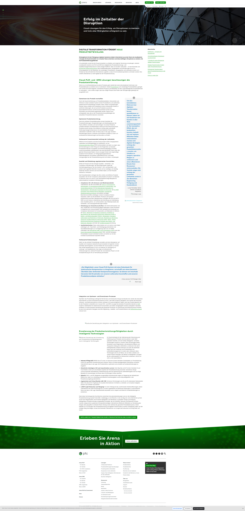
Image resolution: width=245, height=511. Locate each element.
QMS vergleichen (83, 484)
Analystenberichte (105, 484)
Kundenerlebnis (127, 464)
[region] (122, 508)
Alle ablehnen (188, 508)
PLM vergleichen (83, 471)
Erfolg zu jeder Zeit (153, 75)
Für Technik (82, 466)
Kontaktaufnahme (127, 488)
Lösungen (103, 462)
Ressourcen (104, 480)
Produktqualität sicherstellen (108, 468)
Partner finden (126, 475)
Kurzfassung (126, 468)
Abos (137, 2)
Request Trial (149, 2)
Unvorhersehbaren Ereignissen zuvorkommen (156, 57)
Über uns (125, 478)
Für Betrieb (82, 464)
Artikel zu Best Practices (107, 490)
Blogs (102, 486)
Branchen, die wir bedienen (129, 471)
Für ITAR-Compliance (85, 468)
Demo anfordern (160, 2)
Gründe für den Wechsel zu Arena (131, 473)
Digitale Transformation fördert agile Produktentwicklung (156, 65)
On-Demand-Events (106, 494)
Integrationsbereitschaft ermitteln (109, 498)
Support (125, 484)
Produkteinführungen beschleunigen (110, 466)
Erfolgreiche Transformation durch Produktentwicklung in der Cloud (156, 71)
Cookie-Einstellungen (177, 508)
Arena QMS (82, 476)
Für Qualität (83, 478)
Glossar (81, 497)
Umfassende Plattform (106, 464)
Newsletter (103, 488)
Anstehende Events (127, 482)
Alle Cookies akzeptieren (199, 508)
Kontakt (161, 6)
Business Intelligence (106, 476)
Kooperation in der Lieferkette (108, 471)
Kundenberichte (127, 466)
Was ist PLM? (82, 473)
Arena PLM (81, 462)
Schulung (103, 482)
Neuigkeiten (126, 480)
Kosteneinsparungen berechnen (108, 496)
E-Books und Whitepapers (107, 492)
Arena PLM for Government (86, 490)
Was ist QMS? (82, 486)
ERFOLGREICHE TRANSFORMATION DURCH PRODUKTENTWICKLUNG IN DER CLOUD (108, 417)
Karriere (125, 486)
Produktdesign (115, 87)
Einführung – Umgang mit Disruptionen (154, 52)
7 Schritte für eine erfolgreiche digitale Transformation (156, 61)
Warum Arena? (126, 462)
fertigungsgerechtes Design (86, 145)
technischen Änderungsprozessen (88, 68)
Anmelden (155, 6)
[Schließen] (243, 508)
